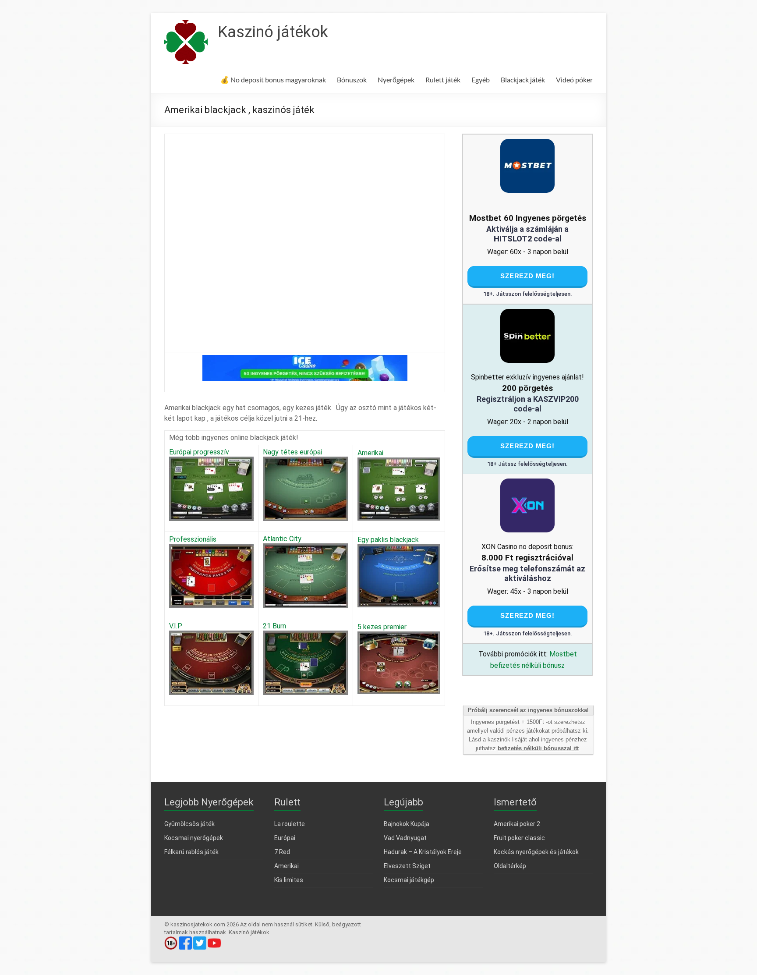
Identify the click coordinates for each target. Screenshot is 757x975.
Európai (284, 837)
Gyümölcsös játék (189, 823)
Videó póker (574, 79)
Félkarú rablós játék (191, 851)
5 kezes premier (382, 627)
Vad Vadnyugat (405, 837)
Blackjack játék (523, 79)
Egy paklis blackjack (388, 539)
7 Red (282, 851)
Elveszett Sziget (407, 865)
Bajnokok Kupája (406, 823)
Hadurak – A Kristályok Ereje (423, 851)
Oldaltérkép (510, 865)
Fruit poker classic (519, 837)
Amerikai (370, 453)
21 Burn (274, 626)
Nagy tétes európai (292, 452)
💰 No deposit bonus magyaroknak (273, 79)
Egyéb (480, 79)
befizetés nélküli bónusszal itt (538, 748)
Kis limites (288, 879)
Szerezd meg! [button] (527, 276)
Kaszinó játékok (273, 32)
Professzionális (192, 539)
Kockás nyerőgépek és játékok (536, 851)
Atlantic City (282, 539)
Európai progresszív (199, 452)
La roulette (289, 823)
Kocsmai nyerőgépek (193, 837)
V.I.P (175, 626)
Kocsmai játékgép (409, 879)
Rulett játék (442, 79)
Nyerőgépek (396, 79)
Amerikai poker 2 (517, 823)
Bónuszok (352, 79)
